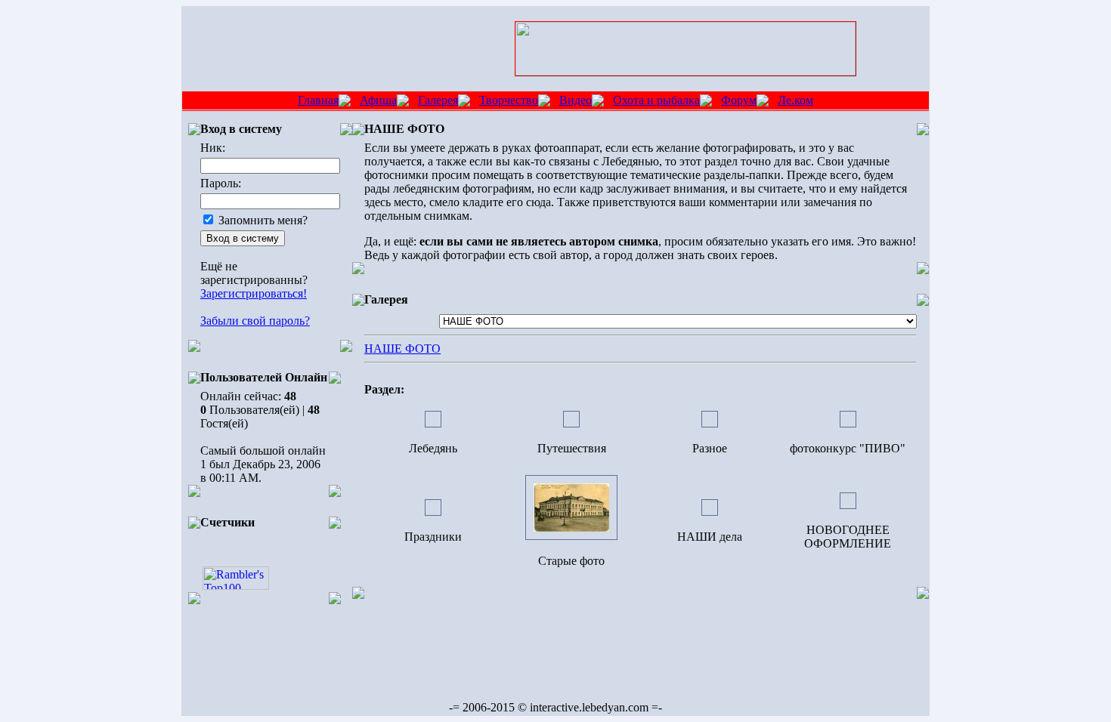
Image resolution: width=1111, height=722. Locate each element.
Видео (575, 100)
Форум (739, 100)
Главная (318, 100)
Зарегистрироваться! (253, 293)
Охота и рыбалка (656, 100)
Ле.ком (795, 100)
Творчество (508, 100)
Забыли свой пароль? (255, 320)
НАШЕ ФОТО (402, 348)
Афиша (378, 100)
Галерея (438, 100)
